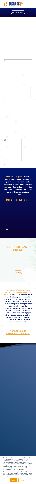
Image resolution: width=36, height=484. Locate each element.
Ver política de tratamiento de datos (18, 332)
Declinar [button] (22, 480)
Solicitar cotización (18, 12)
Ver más (18, 272)
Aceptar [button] (14, 480)
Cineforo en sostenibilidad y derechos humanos (17, 32)
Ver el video (18, 43)
